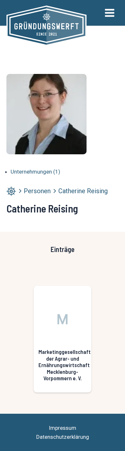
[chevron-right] (20, 191)
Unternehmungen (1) (35, 171)
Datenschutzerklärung (62, 437)
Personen (37, 191)
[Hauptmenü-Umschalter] (109, 13)
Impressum (62, 428)
